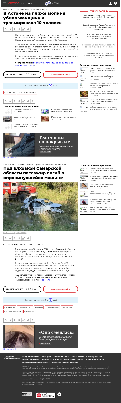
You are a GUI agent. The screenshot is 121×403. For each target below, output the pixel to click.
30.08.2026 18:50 (9, 164)
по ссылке (46, 280)
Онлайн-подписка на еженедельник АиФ (87, 357)
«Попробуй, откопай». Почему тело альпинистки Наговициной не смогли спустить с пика (103, 201)
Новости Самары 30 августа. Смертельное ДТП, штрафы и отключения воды (99, 37)
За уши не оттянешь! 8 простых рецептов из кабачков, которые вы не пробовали (104, 93)
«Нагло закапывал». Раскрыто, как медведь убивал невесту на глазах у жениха (103, 209)
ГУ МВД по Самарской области (14, 233)
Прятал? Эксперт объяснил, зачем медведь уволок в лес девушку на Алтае (102, 70)
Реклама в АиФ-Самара (30, 359)
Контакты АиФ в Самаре (95, 359)
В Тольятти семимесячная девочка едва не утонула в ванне (63, 118)
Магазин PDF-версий (61, 357)
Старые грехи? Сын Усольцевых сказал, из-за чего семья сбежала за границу (103, 170)
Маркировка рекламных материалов (36, 362)
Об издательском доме (30, 357)
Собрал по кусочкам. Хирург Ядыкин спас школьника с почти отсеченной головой (103, 109)
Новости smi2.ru (11, 157)
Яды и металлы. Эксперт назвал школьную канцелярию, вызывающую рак (101, 186)
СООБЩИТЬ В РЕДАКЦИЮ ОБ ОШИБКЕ (65, 362)
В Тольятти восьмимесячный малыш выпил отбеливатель (61, 110)
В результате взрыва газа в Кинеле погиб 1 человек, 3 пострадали (26, 125)
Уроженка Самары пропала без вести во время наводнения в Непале (98, 46)
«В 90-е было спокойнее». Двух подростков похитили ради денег (102, 193)
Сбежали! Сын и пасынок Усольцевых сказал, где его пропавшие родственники (104, 85)
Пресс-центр (46, 357)
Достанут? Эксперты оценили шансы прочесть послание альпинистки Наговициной (103, 101)
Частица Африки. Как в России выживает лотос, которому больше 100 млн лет (103, 78)
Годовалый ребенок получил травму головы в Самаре (24, 118)
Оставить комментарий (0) (60, 74)
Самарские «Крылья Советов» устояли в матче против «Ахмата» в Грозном (99, 55)
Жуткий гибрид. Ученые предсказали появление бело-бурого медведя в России (104, 178)
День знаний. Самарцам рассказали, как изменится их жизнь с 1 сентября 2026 (99, 18)
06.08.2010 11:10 (8, 9)
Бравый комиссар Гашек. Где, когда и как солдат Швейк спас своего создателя (98, 27)
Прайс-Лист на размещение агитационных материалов (63, 359)
